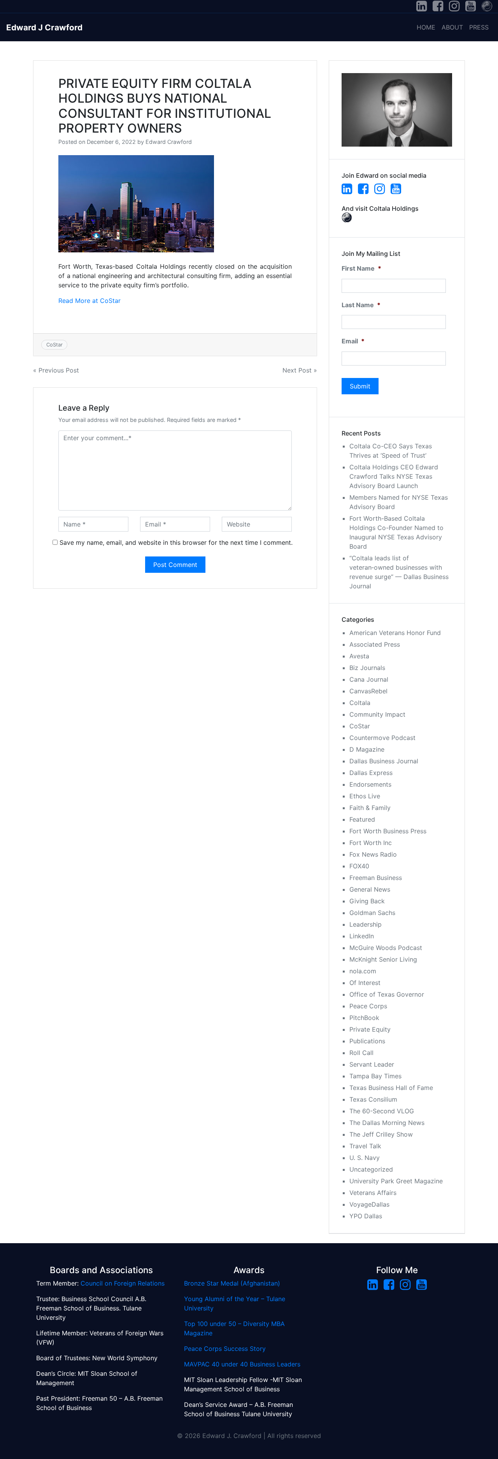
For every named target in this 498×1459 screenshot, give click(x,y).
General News (369, 889)
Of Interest (365, 983)
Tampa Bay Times (375, 1076)
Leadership (365, 924)
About (452, 27)
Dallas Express (371, 773)
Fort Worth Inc (370, 843)
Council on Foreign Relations (123, 1283)
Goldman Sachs (372, 913)
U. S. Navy (364, 1158)
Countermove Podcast (382, 738)
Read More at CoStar (89, 300)
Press (479, 27)
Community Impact (377, 714)
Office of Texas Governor (386, 994)
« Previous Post (56, 370)
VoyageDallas (369, 1204)
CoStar (54, 344)
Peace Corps (368, 1006)
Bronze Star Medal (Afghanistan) (232, 1283)
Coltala (359, 703)
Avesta (359, 656)
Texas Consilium (373, 1099)
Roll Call (361, 1053)
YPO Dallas (365, 1216)
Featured (362, 819)
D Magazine (366, 749)
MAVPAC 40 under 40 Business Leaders (242, 1364)
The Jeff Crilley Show (381, 1134)
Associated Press (374, 644)
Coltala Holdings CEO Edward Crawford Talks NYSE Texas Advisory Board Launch (393, 476)
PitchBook (364, 1018)
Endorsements (370, 784)
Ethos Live (364, 796)
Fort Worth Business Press (387, 831)
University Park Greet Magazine (396, 1181)
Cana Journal (368, 679)
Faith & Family (370, 808)
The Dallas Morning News (386, 1123)
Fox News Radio (373, 854)
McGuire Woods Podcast (385, 948)
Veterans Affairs (372, 1193)
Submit (360, 386)
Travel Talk (365, 1146)
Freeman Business (375, 878)
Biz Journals (367, 668)
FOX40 (359, 866)
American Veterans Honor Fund (395, 633)
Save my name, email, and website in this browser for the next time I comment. (176, 542)
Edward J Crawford (44, 27)
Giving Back (367, 901)
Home (426, 27)
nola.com (362, 971)
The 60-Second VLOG (381, 1111)
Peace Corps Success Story (225, 1348)
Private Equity (370, 1029)
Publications (367, 1041)
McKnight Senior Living (383, 959)
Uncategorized (371, 1169)
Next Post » (299, 370)
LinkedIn (361, 936)
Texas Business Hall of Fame (391, 1088)
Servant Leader (371, 1064)
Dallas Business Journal (383, 761)
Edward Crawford (169, 141)
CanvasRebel (368, 691)
